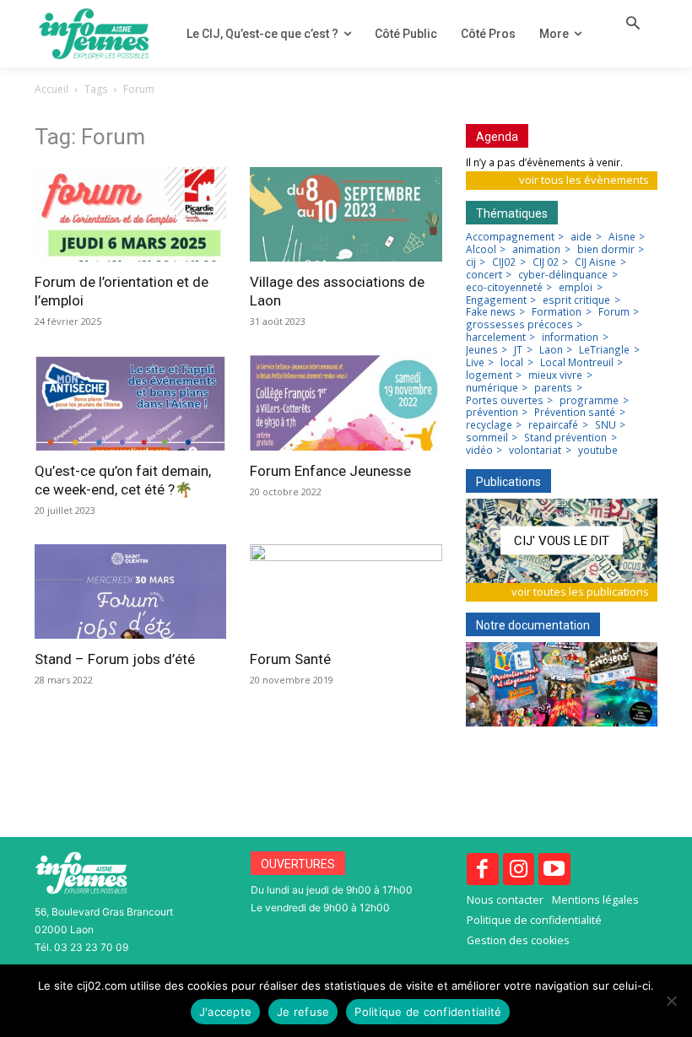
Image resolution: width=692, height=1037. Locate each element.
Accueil (51, 89)
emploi (575, 288)
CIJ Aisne (595, 262)
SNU (605, 425)
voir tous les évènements (584, 179)
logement (489, 375)
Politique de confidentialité (427, 1011)
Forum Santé (290, 659)
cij (471, 262)
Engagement (496, 300)
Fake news (491, 312)
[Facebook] (483, 869)
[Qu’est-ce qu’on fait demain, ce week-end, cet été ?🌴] (130, 402)
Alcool (481, 250)
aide (581, 237)
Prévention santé (574, 413)
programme (589, 401)
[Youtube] (554, 869)
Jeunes (482, 350)
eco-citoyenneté (504, 288)
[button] (632, 24)
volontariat (535, 451)
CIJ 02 (546, 262)
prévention (492, 413)
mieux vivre (555, 375)
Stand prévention (565, 438)
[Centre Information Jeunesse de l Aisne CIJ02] (94, 33)
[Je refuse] (670, 1000)
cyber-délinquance (563, 275)
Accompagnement (510, 237)
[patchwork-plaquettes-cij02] (561, 684)
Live (475, 363)
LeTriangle (604, 350)
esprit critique (576, 300)
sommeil (487, 438)
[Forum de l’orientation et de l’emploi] (130, 214)
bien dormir (606, 250)
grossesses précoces (519, 325)
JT (518, 350)
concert (484, 275)
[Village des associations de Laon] (345, 214)
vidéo (479, 451)
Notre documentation (533, 625)
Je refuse (303, 1011)
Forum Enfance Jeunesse (330, 470)
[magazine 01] (561, 541)
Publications (508, 482)
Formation (556, 312)
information (570, 337)
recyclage (489, 425)
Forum (614, 312)
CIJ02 (504, 262)
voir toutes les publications (580, 591)
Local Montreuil (577, 363)
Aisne (621, 237)
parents (553, 388)
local (511, 363)
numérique (492, 388)
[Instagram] (519, 869)
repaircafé (553, 425)
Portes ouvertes (504, 401)
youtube (598, 451)
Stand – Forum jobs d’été (115, 659)
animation (536, 250)
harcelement (496, 337)
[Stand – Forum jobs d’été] (130, 591)
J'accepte (225, 1011)
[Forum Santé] (345, 591)
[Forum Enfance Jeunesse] (345, 402)
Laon (551, 350)
